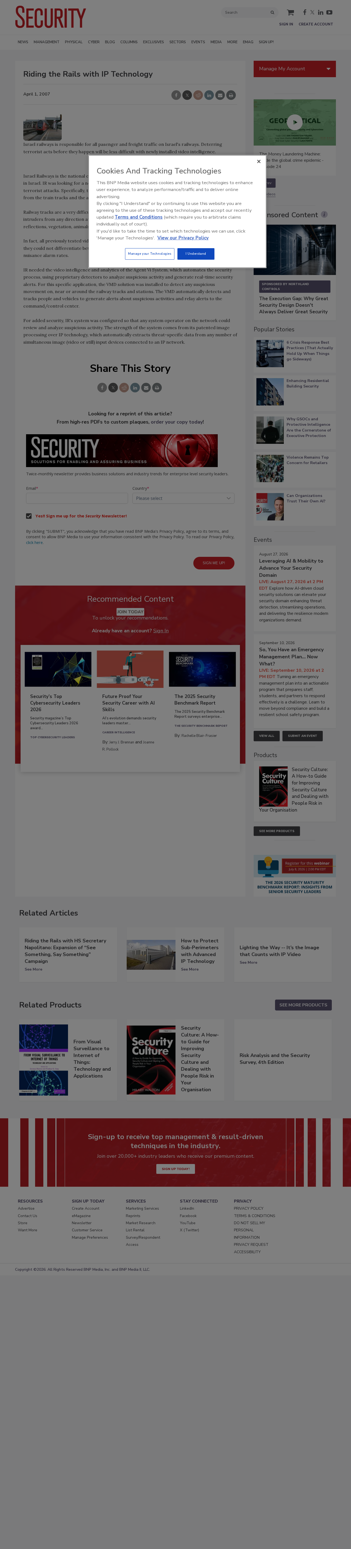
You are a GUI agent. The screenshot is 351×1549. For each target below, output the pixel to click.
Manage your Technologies (149, 253)
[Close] (259, 161)
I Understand (196, 253)
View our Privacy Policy (183, 238)
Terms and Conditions (139, 217)
